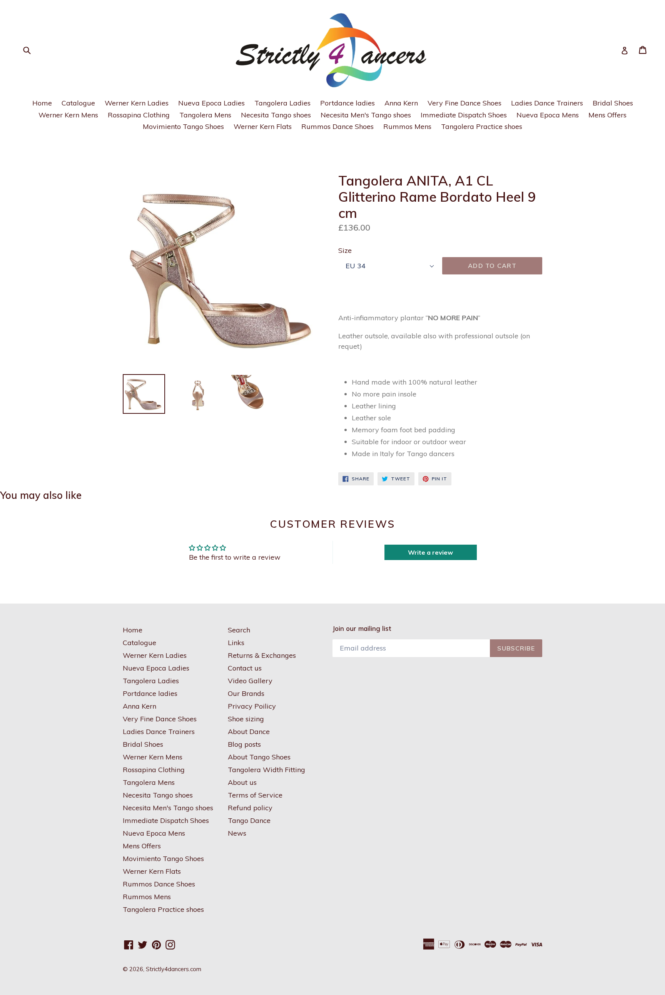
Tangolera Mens (205, 114)
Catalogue (78, 103)
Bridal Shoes (613, 103)
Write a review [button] (430, 552)
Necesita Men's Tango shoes (366, 114)
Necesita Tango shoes (276, 114)
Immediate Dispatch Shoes (464, 114)
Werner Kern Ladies (137, 103)
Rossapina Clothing (139, 114)
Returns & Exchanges (262, 655)
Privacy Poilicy (252, 706)
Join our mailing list (361, 628)
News (237, 833)
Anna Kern (401, 103)
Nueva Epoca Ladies (211, 103)
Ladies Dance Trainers (547, 103)
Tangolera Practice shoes (481, 126)
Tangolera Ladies (282, 103)
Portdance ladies (347, 103)
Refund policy (250, 807)
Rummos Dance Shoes (337, 126)
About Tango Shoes (259, 757)
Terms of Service (255, 795)
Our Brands (246, 693)
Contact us (245, 668)
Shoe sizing (246, 718)
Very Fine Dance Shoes (464, 103)
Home (42, 103)
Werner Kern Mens (68, 114)
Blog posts (244, 744)
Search (239, 629)
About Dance (249, 731)
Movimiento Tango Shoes (183, 126)
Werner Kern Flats (263, 126)
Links (236, 642)
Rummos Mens (407, 126)
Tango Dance (249, 820)
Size (345, 250)
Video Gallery (250, 680)
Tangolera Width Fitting (266, 769)
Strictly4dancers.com (173, 969)
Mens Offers (607, 114)
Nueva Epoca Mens (547, 114)
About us (242, 782)
